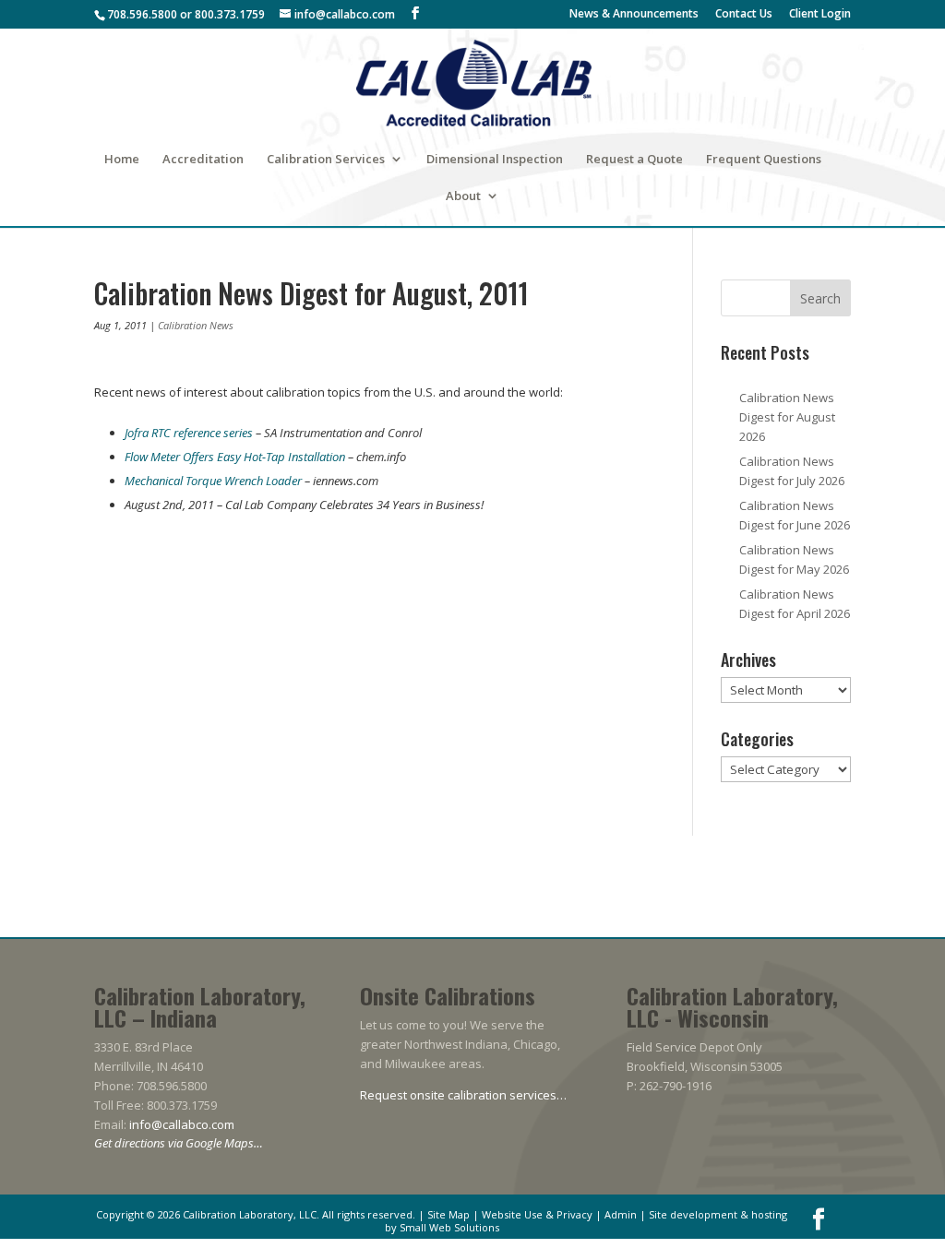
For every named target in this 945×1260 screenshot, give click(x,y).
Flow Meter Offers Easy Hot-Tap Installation (235, 456)
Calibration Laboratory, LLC (250, 1214)
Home (121, 159)
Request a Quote (634, 159)
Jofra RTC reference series (189, 432)
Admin (620, 1214)
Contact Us (743, 14)
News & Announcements (634, 14)
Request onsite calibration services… (463, 1095)
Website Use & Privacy (537, 1214)
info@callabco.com (181, 1124)
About (463, 196)
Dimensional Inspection (494, 159)
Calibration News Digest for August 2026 (787, 417)
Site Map (448, 1214)
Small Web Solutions (449, 1227)
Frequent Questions (763, 159)
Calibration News (195, 325)
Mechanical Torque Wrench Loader (213, 480)
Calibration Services (326, 159)
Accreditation (203, 159)
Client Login (820, 14)
